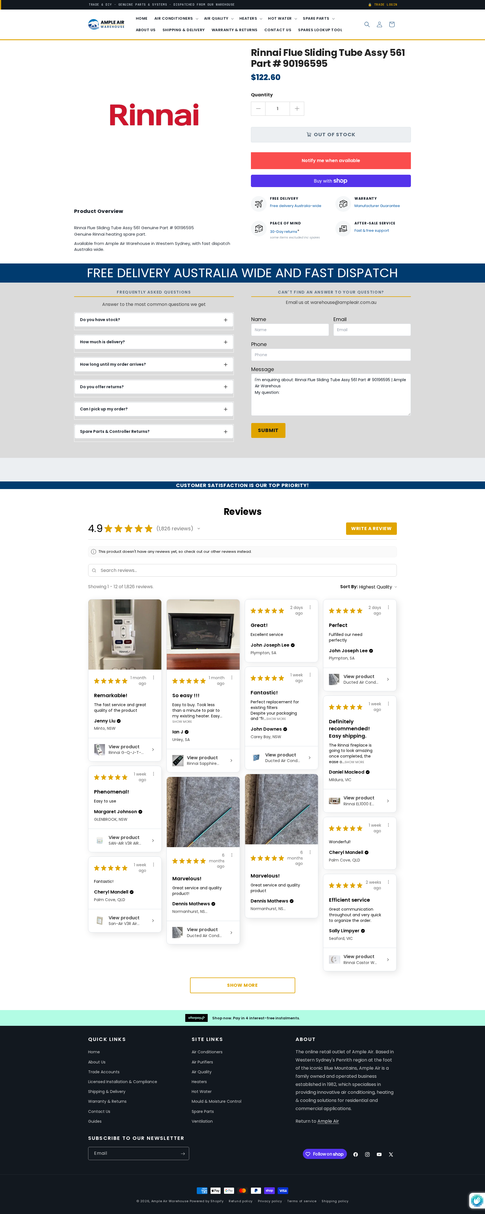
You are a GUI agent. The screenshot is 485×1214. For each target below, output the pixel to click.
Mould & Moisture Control (216, 1101)
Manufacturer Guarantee (377, 205)
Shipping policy (335, 1201)
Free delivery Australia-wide (295, 205)
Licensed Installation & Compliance (122, 1082)
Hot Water (202, 1091)
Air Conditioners (207, 1052)
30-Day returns (283, 231)
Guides (95, 1121)
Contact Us (99, 1111)
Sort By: (349, 586)
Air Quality (202, 1072)
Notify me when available (331, 160)
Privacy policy (270, 1201)
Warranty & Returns (107, 1101)
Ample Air (328, 1121)
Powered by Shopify (207, 1201)
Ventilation (202, 1121)
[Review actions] (153, 677)
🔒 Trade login (382, 4)
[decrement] (258, 108)
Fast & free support (371, 230)
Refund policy (241, 1201)
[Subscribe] (183, 1153)
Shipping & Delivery (106, 1091)
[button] (176, 18)
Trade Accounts (104, 1072)
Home (94, 1052)
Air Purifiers (202, 1062)
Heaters (199, 1082)
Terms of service (301, 1201)
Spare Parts (203, 1111)
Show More (182, 721)
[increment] (297, 108)
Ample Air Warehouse (170, 1201)
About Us (97, 1062)
